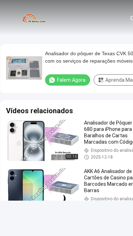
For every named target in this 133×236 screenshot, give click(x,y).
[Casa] (34, 18)
